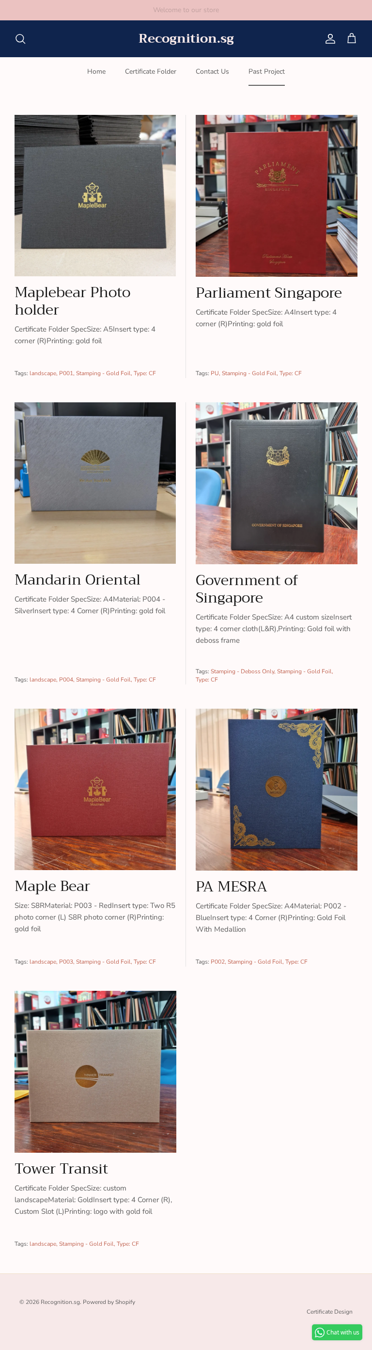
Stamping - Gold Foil (103, 373)
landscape (43, 373)
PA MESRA (231, 886)
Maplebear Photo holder (72, 301)
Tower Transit (61, 1168)
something (195, 10)
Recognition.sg (60, 1302)
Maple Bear (52, 886)
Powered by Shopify (109, 1302)
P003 (66, 962)
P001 (66, 373)
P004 (66, 679)
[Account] (328, 39)
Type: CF (145, 373)
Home (96, 71)
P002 (218, 962)
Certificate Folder (150, 71)
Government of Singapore (247, 589)
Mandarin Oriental (77, 579)
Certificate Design (330, 1312)
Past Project (266, 71)
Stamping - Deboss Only (242, 671)
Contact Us (212, 71)
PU (215, 373)
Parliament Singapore (269, 292)
